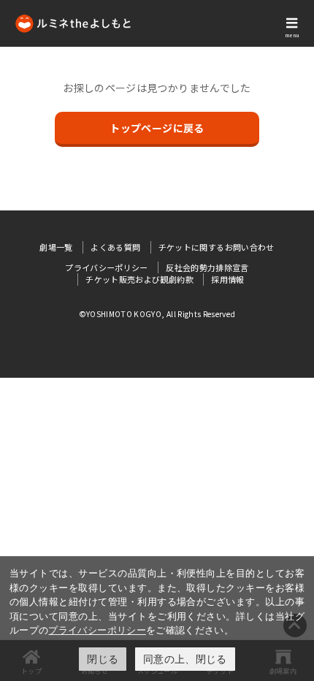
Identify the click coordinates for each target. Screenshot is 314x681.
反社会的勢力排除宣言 (207, 267)
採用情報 (227, 279)
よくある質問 (115, 247)
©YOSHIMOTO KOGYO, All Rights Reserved (157, 313)
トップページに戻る (157, 128)
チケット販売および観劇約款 (139, 279)
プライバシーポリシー (97, 630)
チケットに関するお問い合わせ (216, 247)
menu (292, 35)
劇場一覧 (55, 247)
